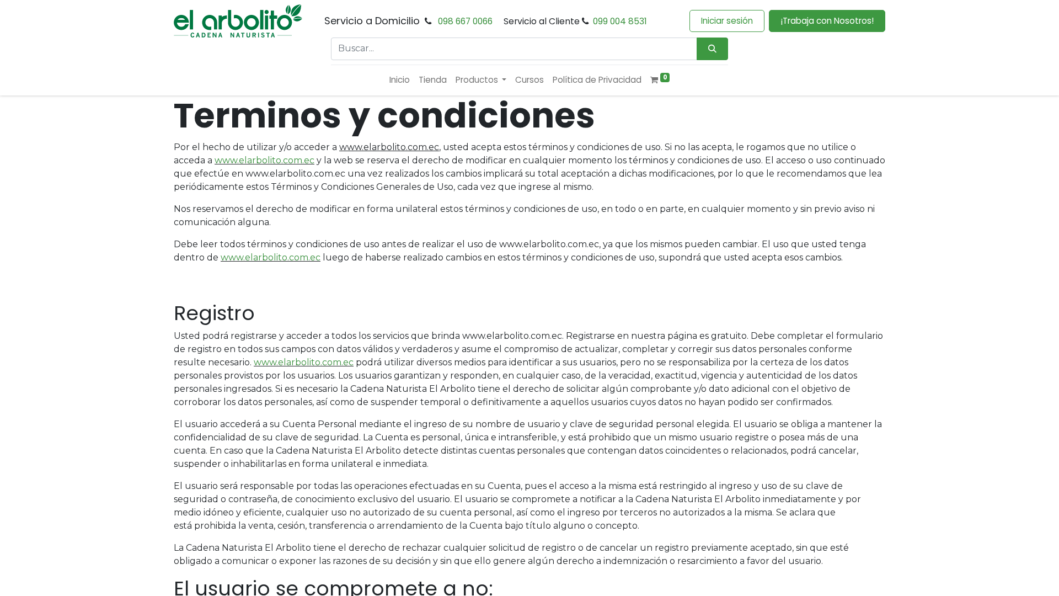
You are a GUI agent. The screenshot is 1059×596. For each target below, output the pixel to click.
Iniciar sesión (727, 20)
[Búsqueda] (712, 49)
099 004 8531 (620, 21)
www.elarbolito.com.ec (264, 160)
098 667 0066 (465, 21)
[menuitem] (399, 80)
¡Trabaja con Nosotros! (827, 20)
